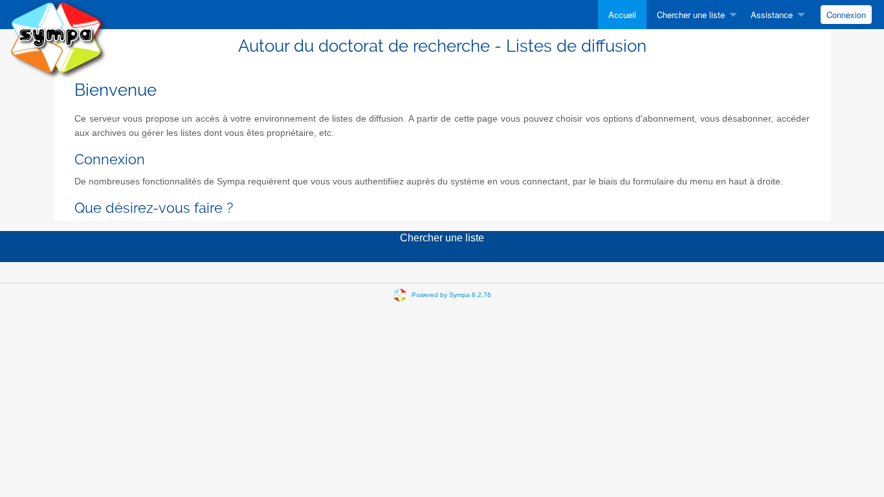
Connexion (846, 14)
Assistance (772, 14)
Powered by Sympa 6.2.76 (451, 294)
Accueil (622, 14)
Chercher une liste (691, 14)
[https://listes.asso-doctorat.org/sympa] (58, 38)
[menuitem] (622, 14)
